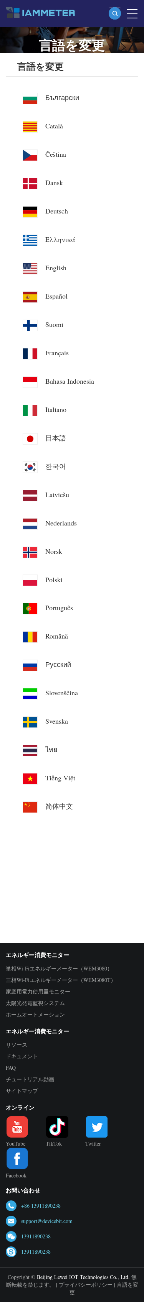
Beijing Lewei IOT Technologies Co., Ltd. (83, 1277)
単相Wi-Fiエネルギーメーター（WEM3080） (59, 968)
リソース (16, 1044)
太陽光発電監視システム (35, 1002)
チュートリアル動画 (30, 1079)
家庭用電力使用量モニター (38, 991)
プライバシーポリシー (86, 1284)
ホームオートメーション (35, 1014)
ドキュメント (22, 1056)
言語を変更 (40, 66)
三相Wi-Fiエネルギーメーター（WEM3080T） (61, 979)
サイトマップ (22, 1090)
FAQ (11, 1067)
